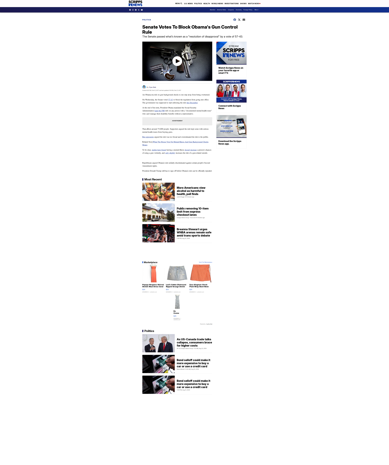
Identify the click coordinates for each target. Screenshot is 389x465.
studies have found (159, 150)
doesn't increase (191, 150)
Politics (198, 4)
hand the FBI (159, 110)
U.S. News (188, 4)
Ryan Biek (152, 87)
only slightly (170, 153)
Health (206, 4)
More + (257, 10)
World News (217, 4)
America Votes (221, 10)
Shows (243, 4)
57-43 (170, 99)
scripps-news (136, 10)
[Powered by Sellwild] (209, 324)
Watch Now (253, 4)
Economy (239, 10)
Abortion (212, 10)
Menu (178, 3)
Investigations (232, 4)
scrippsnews (130, 10)
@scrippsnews (142, 10)
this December (192, 102)
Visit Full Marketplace (205, 262)
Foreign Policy (247, 10)
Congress (231, 10)
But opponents (148, 137)
